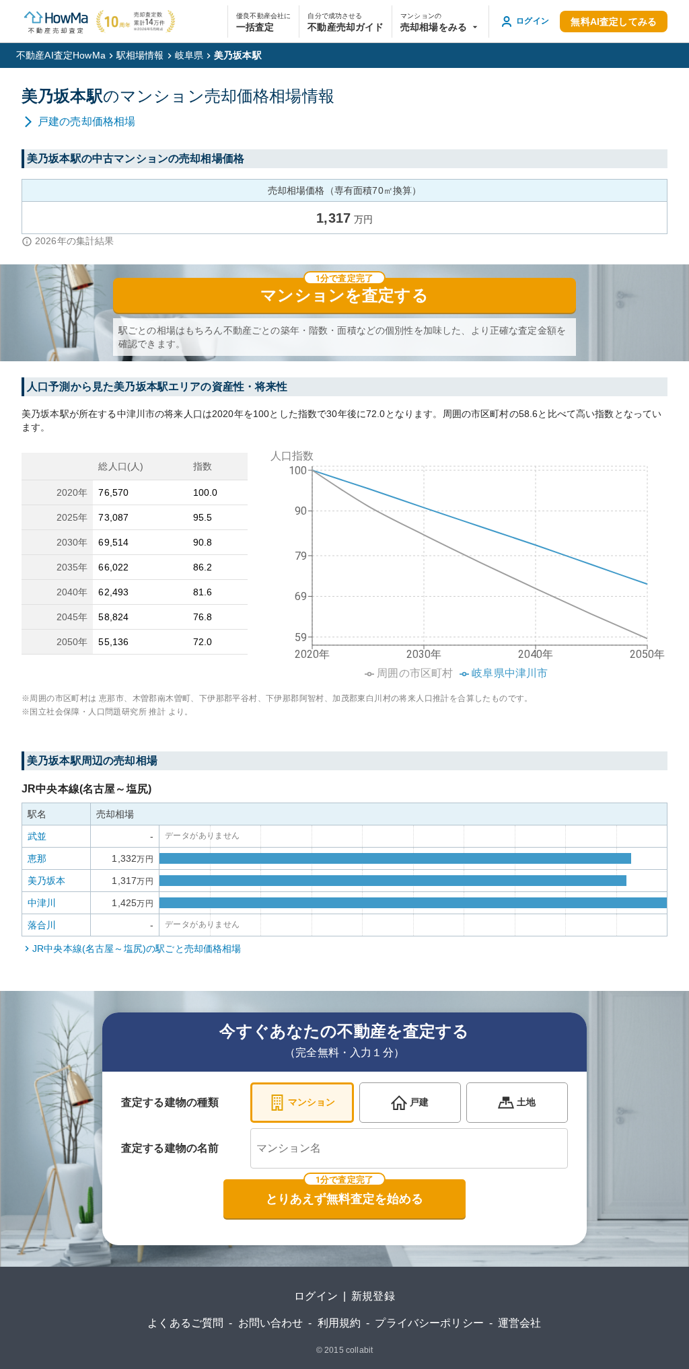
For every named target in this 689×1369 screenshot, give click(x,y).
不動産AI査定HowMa (61, 55)
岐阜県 (189, 55)
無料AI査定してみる (614, 21)
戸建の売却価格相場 (86, 121)
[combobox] (409, 1148)
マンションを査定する (344, 295)
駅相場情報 (140, 55)
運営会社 (520, 1323)
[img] (462, 560)
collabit (359, 1350)
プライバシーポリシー (429, 1323)
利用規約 (339, 1323)
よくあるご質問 (185, 1323)
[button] (440, 21)
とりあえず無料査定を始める (344, 1199)
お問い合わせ (270, 1323)
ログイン (316, 1296)
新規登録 (373, 1296)
